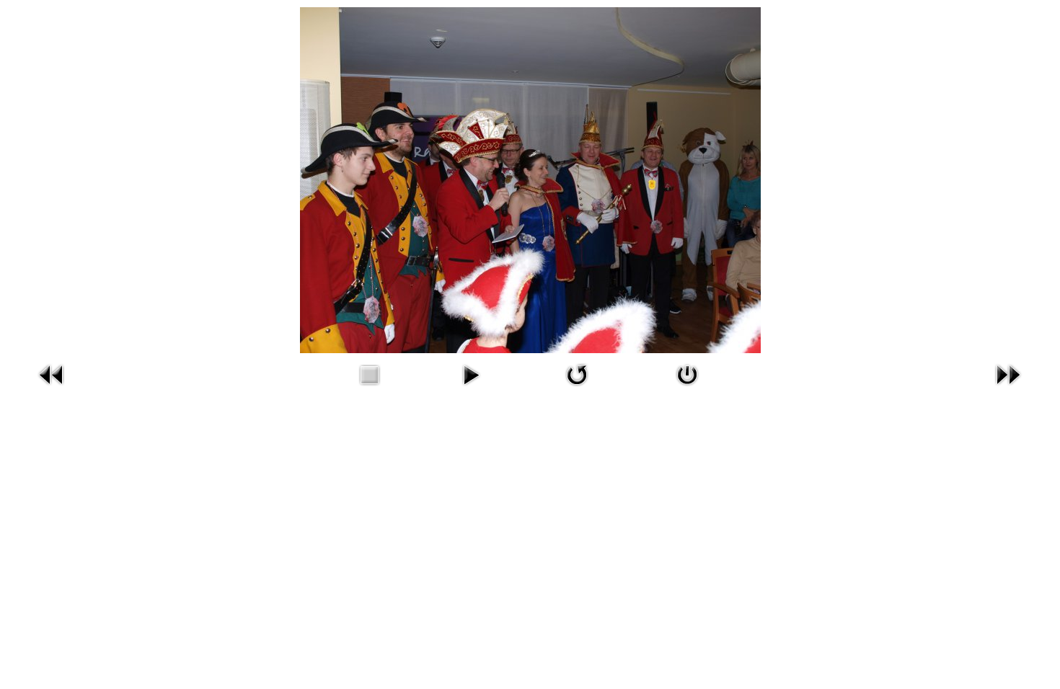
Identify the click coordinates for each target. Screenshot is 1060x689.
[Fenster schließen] (687, 388)
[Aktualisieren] (577, 388)
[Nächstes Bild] (1008, 388)
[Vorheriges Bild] (52, 388)
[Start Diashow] (471, 388)
